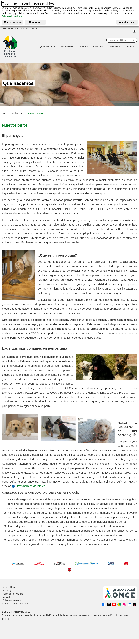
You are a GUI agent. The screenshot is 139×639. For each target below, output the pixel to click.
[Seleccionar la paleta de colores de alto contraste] (134, 32)
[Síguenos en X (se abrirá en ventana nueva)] (109, 604)
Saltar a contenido (10, 28)
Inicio (4, 113)
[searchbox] (119, 40)
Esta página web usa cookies (28, 4)
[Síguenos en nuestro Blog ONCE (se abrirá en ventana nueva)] (119, 604)
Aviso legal (7, 590)
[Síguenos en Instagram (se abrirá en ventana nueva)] (124, 604)
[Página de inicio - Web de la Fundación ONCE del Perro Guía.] (10, 47)
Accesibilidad (8, 587)
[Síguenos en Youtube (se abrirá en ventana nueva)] (114, 604)
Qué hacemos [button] (66, 47)
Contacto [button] (129, 47)
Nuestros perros (35, 113)
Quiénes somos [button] (47, 47)
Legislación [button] (114, 47)
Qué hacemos (17, 113)
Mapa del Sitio (9, 597)
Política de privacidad (12, 594)
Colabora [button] (83, 47)
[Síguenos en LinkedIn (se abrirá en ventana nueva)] (129, 604)
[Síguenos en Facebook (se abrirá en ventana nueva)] (103, 604)
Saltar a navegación (28, 28)
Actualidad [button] (98, 47)
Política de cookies (12, 16)
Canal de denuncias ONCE (15, 603)
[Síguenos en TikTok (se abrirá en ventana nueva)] (134, 604)
